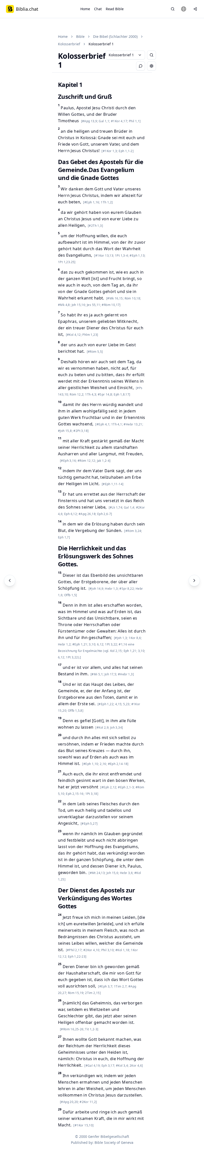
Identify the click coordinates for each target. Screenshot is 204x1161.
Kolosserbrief (69, 44)
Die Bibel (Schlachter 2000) (115, 36)
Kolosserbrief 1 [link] (101, 44)
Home (85, 8)
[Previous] (9, 580)
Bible (80, 36)
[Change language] (183, 8)
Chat (98, 8)
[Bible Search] (172, 8)
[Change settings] (151, 65)
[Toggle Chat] (140, 65)
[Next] (194, 580)
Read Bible (115, 8)
